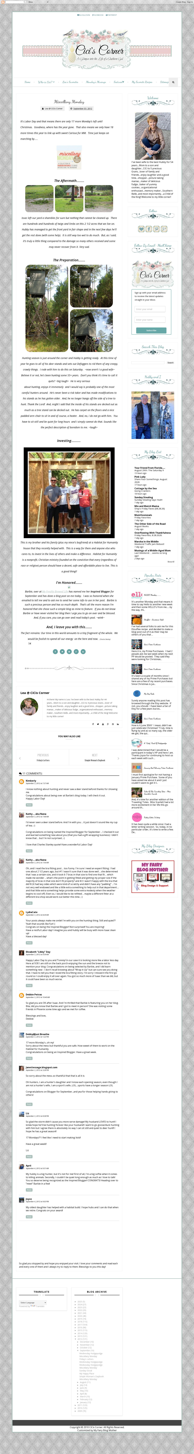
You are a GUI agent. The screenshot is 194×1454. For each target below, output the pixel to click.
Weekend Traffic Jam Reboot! (149, 544)
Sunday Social (85, 1370)
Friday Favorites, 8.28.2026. (148, 535)
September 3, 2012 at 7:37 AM (37, 783)
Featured (118, 82)
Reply (29, 805)
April (28, 1165)
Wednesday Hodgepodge (91, 1353)
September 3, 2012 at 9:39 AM (37, 954)
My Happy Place (86, 1373)
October (84, 1347)
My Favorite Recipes (142, 82)
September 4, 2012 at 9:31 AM (37, 1168)
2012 (80, 1339)
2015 (80, 1330)
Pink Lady (139, 476)
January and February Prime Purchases (158, 768)
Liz (27, 1113)
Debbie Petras (34, 994)
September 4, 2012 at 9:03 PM (37, 1201)
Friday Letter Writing (152, 817)
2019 (80, 1318)
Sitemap (164, 82)
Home (27, 82)
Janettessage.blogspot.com (41, 1067)
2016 (80, 1327)
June (82, 1388)
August (83, 1382)
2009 (80, 1411)
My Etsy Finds (149, 694)
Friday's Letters (86, 1359)
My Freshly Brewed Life (55, 591)
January (83, 1402)
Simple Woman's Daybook (91, 1376)
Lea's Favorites (70, 82)
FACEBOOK (98, 15)
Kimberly (31, 780)
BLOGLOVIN (84, 15)
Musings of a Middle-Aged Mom (152, 550)
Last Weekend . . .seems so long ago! (150, 554)
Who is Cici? (45, 82)
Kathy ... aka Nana (36, 813)
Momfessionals (143, 515)
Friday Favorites (142, 517)
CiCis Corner (96, 1427)
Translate (40, 1306)
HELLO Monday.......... (152, 595)
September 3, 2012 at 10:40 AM (38, 997)
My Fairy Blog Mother (105, 1430)
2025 (80, 1301)
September (85, 1350)
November (85, 1344)
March (83, 1396)
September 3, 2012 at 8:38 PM (37, 1116)
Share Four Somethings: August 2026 (150, 480)
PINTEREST (112, 15)
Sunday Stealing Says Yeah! (148, 499)
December (85, 1341)
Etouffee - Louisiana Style (154, 619)
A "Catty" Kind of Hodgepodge (155, 743)
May (82, 1390)
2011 (80, 1405)
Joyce (29, 1199)
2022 (80, 1310)
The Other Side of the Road (150, 523)
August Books (141, 526)
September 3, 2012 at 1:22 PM (37, 1037)
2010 (80, 1408)
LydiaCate (31, 912)
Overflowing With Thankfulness (152, 532)
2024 (80, 1304)
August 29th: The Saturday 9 (149, 470)
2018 (80, 1321)
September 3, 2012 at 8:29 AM (37, 915)
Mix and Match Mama (146, 506)
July (82, 1385)
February (84, 1399)
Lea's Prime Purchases (152, 644)
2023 (80, 1307)
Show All (171, 562)
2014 (80, 1333)
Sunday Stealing (143, 497)
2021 (80, 1313)
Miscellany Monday (88, 1356)
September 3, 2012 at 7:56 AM (37, 862)
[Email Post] (29, 643)
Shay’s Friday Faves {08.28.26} (149, 508)
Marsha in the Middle (146, 541)
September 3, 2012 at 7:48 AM (37, 816)
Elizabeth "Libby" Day (38, 951)
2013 (80, 1336)
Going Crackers (142, 490)
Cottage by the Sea (145, 488)
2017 (80, 1324)
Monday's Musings (96, 82)
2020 (80, 1316)
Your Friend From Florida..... (149, 467)
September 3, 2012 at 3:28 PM (37, 1070)
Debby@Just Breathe (37, 1034)
